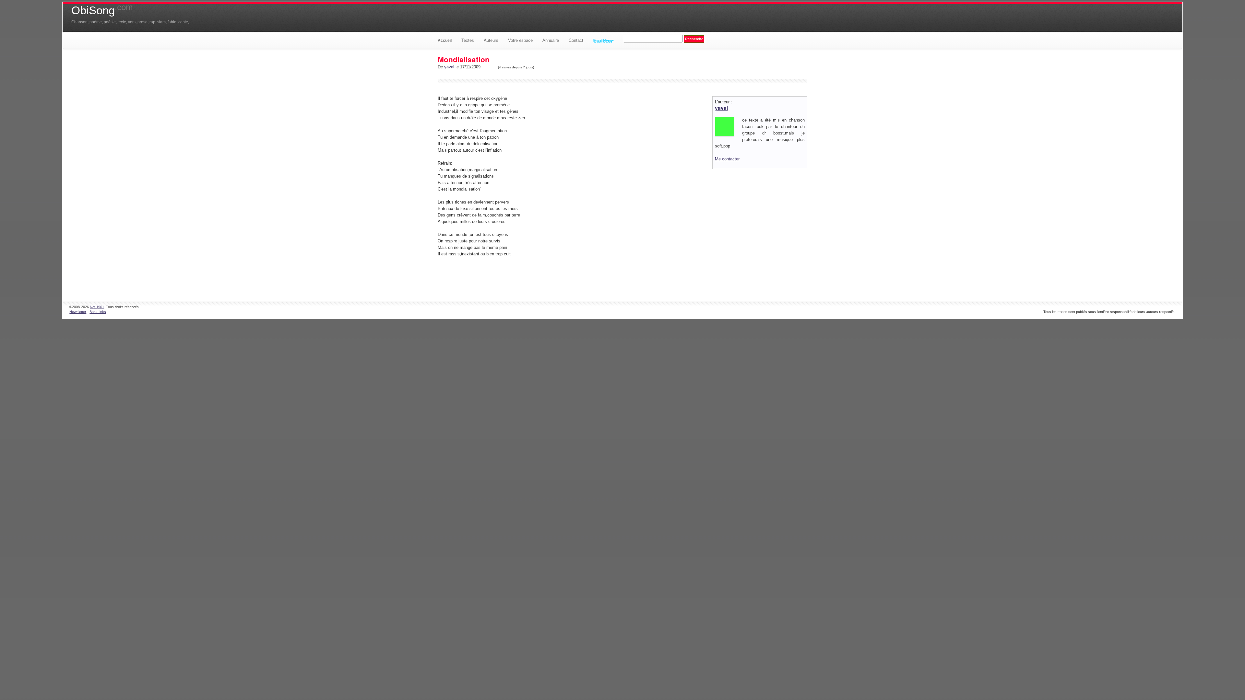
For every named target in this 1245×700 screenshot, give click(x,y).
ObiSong (102, 10)
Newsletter (77, 312)
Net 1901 (97, 307)
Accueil (445, 40)
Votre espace (520, 40)
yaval (449, 66)
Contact (576, 40)
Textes (467, 40)
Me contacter (727, 159)
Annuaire (550, 40)
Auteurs (491, 40)
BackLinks (97, 312)
